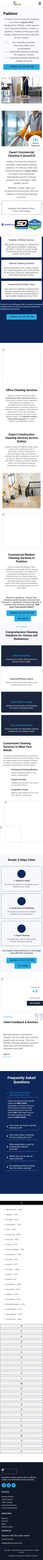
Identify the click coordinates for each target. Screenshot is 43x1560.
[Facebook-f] (4, 1485)
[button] (40, 3)
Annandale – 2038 (13, 1299)
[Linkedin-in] (9, 1485)
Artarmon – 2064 (12, 1269)
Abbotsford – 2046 (13, 1284)
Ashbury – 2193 (12, 1294)
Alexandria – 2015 (13, 1289)
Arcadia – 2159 (12, 1259)
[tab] (21, 1203)
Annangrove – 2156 (13, 1254)
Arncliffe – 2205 (12, 1220)
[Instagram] (13, 1485)
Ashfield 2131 (11, 1279)
